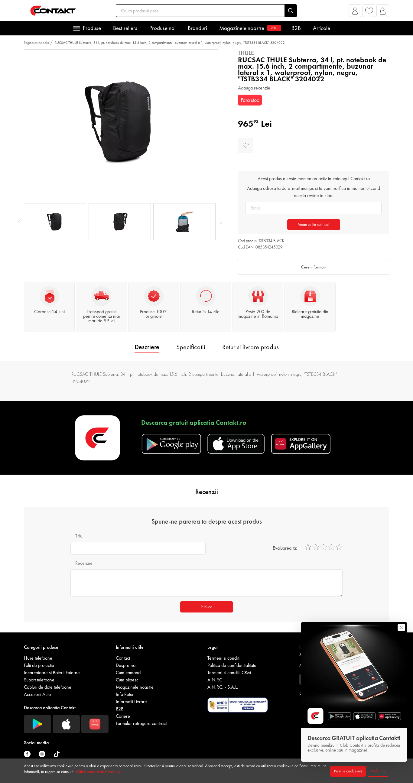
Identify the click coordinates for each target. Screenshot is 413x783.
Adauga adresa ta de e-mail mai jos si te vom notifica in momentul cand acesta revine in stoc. (313, 192)
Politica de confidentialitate (231, 665)
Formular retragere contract (141, 723)
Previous (19, 222)
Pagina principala (36, 42)
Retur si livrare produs (250, 347)
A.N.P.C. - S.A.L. (222, 687)
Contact (123, 658)
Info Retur (125, 694)
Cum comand (128, 672)
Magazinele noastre (248, 28)
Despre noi (126, 665)
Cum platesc (127, 680)
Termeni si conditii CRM (229, 672)
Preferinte (378, 771)
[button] (355, 12)
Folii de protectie (39, 665)
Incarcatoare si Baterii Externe (52, 672)
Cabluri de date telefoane (47, 687)
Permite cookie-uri (348, 771)
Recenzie (84, 563)
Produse (92, 28)
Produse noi (162, 28)
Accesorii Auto (37, 694)
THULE (246, 53)
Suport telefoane (39, 680)
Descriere (147, 347)
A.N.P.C (214, 680)
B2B (296, 28)
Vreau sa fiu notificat (313, 224)
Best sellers (125, 28)
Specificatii (190, 347)
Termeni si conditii (223, 658)
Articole (321, 28)
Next (221, 222)
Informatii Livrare (131, 701)
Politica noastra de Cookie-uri (98, 771)
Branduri (197, 28)
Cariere (123, 716)
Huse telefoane (38, 658)
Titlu (78, 536)
